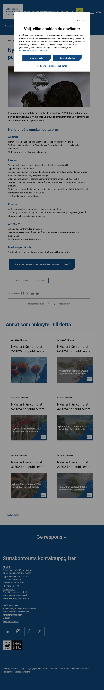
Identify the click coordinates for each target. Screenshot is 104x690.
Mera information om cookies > (33, 50)
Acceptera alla (37, 58)
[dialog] (52, 41)
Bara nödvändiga (67, 58)
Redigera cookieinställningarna (52, 66)
